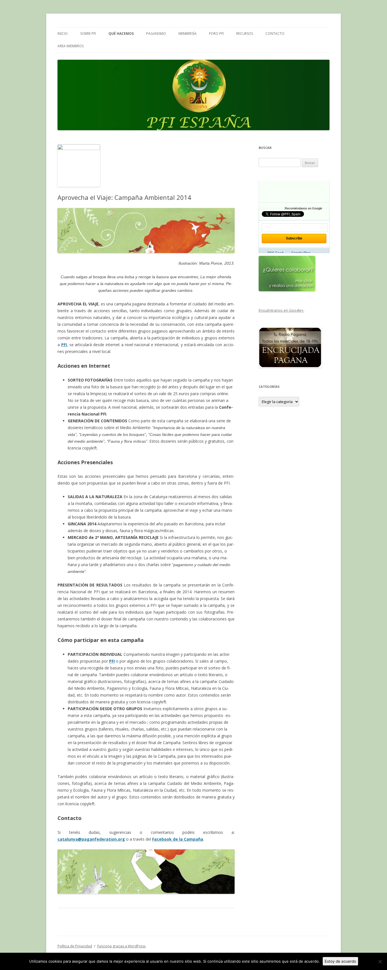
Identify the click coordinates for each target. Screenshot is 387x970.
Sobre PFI (88, 33)
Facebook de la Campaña (177, 839)
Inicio (63, 33)
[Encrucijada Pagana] (290, 366)
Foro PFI (216, 33)
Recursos (244, 33)
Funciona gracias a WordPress (121, 946)
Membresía (187, 33)
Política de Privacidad (75, 946)
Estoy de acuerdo (340, 961)
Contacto (274, 33)
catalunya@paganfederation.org (91, 839)
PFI (64, 344)
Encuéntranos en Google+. (281, 310)
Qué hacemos (121, 33)
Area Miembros (71, 46)
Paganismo (156, 33)
